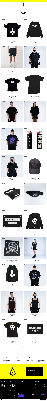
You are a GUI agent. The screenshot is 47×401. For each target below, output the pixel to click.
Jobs (2, 384)
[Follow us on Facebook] (21, 386)
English (39, 4)
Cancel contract (43, 399)
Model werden (3, 385)
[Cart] (45, 4)
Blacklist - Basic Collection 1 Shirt (12, 96)
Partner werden (3, 386)
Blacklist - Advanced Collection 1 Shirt (12, 41)
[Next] (28, 347)
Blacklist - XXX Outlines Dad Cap (35, 178)
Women (7, 4)
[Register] (44, 386)
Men (10, 4)
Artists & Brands (3, 4)
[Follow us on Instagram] (23, 386)
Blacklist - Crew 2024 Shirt (12, 178)
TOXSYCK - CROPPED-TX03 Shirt (34, 260)
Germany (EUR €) (3, 395)
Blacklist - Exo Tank (34, 314)
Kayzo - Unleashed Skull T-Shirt (35, 96)
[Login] (43, 4)
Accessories (13, 4)
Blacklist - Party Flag (34, 341)
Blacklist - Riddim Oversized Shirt (12, 123)
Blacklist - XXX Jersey (12, 314)
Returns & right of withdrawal (13, 385)
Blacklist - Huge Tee (34, 123)
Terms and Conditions (12, 386)
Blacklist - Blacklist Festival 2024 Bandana (12, 260)
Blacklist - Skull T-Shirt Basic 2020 (12, 341)
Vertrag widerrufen (12, 390)
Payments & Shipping (12, 384)
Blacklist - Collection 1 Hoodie (34, 41)
